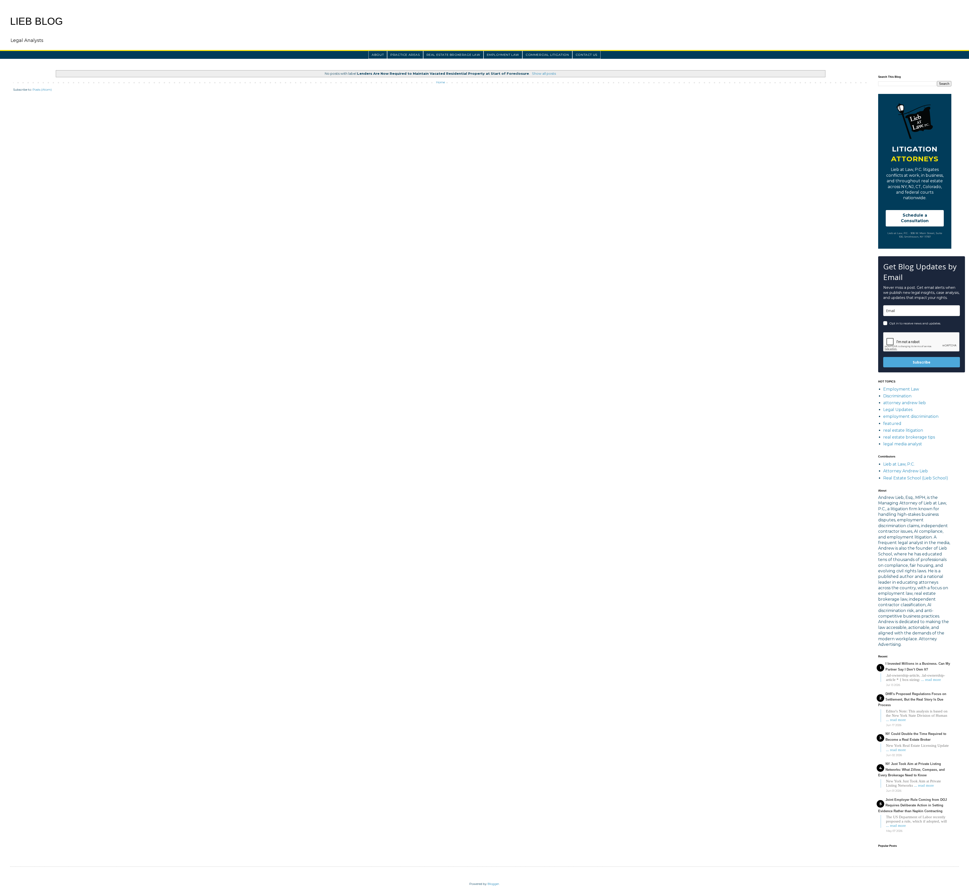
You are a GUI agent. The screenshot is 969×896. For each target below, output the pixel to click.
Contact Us (586, 55)
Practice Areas (405, 55)
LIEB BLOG (36, 21)
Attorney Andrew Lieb (905, 471)
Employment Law (503, 55)
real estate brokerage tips (909, 437)
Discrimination (897, 396)
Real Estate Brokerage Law (453, 55)
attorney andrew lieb (904, 402)
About (378, 55)
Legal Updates (897, 409)
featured (892, 423)
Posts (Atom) (42, 89)
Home (440, 82)
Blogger (493, 884)
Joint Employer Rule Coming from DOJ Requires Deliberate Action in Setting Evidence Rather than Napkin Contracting (912, 805)
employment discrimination (910, 416)
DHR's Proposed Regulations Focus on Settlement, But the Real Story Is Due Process (912, 699)
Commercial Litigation (547, 55)
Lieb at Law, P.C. (898, 464)
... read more (931, 680)
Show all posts (544, 73)
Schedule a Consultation (915, 218)
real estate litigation (903, 430)
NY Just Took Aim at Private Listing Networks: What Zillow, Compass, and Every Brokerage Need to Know (911, 769)
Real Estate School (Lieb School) (915, 478)
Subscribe (921, 362)
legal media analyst (902, 444)
